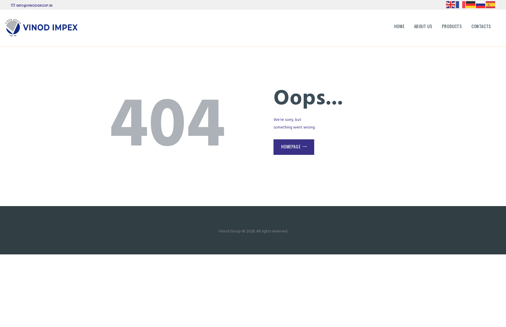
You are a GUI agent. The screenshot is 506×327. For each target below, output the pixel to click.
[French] (461, 4)
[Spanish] (491, 4)
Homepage (291, 146)
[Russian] (481, 4)
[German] (471, 4)
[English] (451, 4)
